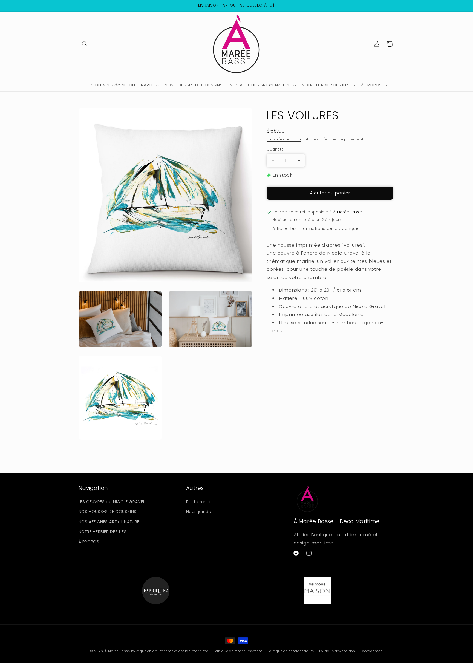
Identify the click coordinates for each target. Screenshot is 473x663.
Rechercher (198, 501)
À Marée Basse (117, 651)
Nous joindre (199, 511)
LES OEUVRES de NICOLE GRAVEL (112, 501)
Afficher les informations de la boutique (315, 228)
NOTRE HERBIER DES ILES (103, 531)
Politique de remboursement (238, 651)
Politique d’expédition (337, 651)
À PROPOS (89, 541)
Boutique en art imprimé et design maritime (169, 651)
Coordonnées (372, 651)
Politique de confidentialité (291, 651)
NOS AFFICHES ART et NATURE (109, 521)
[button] (85, 44)
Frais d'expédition (284, 139)
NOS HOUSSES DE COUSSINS (108, 511)
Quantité (275, 149)
